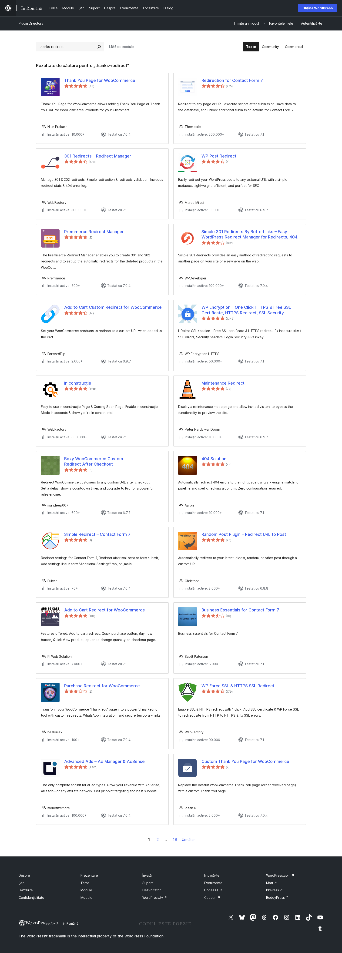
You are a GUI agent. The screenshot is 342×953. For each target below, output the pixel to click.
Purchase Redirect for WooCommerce (102, 685)
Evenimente (213, 883)
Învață (147, 875)
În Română (70, 923)
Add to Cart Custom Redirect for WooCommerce (113, 307)
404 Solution (213, 458)
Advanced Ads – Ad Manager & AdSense (104, 761)
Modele (86, 897)
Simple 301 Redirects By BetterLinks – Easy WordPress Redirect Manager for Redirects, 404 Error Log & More (249, 234)
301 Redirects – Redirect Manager (97, 156)
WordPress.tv (154, 897)
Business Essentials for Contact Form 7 (240, 609)
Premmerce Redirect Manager (94, 231)
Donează (213, 890)
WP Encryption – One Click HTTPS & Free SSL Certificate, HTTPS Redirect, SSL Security (246, 310)
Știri (21, 883)
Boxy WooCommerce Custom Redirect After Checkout (93, 461)
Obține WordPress (317, 8)
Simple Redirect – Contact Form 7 (97, 534)
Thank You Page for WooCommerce (99, 80)
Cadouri (212, 897)
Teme (84, 883)
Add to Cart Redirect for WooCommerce (104, 609)
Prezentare (89, 875)
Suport (147, 883)
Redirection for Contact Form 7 (232, 80)
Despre (24, 875)
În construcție (77, 383)
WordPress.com (280, 875)
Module (86, 890)
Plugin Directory (31, 23)
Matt (271, 883)
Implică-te (211, 875)
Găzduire (26, 890)
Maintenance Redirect (223, 383)
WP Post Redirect (218, 156)
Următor (188, 840)
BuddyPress (277, 897)
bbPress (274, 890)
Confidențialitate (31, 897)
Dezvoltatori (151, 890)
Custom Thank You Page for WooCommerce (245, 761)
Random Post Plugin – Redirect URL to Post (243, 534)
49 (174, 839)
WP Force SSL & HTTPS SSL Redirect (237, 685)
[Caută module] (99, 46)
